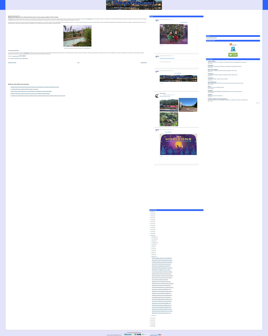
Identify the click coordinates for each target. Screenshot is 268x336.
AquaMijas (210, 94)
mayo (153, 250)
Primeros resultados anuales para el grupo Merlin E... (162, 258)
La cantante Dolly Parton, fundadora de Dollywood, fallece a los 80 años (24, 89)
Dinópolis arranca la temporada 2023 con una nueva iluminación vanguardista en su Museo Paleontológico (31, 91)
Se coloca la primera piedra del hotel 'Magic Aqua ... (162, 307)
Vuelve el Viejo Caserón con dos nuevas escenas (161, 263)
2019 (152, 225)
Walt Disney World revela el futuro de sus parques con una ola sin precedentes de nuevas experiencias (30, 93)
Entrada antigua (144, 62)
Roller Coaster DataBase (213, 69)
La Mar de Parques (211, 61)
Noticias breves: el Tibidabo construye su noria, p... (161, 269)
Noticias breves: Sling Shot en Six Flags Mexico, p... (161, 285)
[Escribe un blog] (21, 56)
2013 (152, 318)
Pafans (209, 86)
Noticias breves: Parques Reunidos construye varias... (162, 291)
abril (153, 252)
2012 (152, 320)
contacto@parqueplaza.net (211, 37)
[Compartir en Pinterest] (25, 56)
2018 (152, 227)
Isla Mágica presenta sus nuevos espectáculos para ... (162, 295)
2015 (152, 233)
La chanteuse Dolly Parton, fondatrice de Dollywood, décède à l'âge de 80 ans (223, 74)
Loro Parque (16, 58)
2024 (152, 215)
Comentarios (139, 332)
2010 (152, 324)
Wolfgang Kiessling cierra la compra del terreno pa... (162, 273)
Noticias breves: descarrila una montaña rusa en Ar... (162, 305)
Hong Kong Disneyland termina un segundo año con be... (163, 287)
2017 (152, 229)
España (12, 58)
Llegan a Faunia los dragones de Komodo (160, 279)
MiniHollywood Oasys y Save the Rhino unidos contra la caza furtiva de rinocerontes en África (225, 83)
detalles (27, 52)
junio (153, 248)
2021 (152, 221)
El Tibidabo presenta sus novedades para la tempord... (162, 262)
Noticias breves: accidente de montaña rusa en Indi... (162, 309)
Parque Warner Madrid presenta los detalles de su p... (162, 299)
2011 (152, 322)
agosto (153, 244)
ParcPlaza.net (210, 73)
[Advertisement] (134, 12)
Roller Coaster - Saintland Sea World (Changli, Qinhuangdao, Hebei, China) (222, 70)
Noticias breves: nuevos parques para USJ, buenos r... (162, 277)
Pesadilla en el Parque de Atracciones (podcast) (217, 98)
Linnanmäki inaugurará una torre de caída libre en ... (162, 297)
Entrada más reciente (12, 62)
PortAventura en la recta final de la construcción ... (161, 265)
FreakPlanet (210, 90)
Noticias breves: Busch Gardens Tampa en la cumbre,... (162, 311)
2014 (152, 235)
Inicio (78, 62)
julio (153, 246)
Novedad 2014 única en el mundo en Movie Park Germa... (163, 283)
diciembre (154, 237)
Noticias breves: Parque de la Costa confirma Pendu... (162, 260)
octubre (153, 240)
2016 (152, 231)
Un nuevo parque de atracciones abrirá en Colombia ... (162, 271)
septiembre (154, 242)
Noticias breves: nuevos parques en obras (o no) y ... (162, 312)
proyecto (20, 58)
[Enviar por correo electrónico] (19, 56)
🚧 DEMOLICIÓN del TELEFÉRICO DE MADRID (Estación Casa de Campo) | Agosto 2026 (225, 91)
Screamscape (210, 77)
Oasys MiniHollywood (212, 82)
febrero (153, 256)
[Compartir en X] (22, 56)
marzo (153, 254)
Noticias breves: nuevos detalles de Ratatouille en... (162, 293)
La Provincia (89, 18)
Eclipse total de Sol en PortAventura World (216, 87)
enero (153, 315)
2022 (152, 219)
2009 (152, 326)
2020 (152, 223)
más (24, 52)
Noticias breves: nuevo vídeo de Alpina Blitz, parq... (161, 303)
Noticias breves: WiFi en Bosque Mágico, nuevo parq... (162, 267)
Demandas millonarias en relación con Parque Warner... (162, 275)
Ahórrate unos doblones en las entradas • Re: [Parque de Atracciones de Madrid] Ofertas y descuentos (227, 62)
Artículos (133, 332)
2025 (152, 213)
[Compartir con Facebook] (23, 56)
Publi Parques (210, 65)
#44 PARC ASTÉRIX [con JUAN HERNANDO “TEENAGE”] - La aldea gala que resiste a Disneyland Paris (228, 99)
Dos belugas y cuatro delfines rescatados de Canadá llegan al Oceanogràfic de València (224, 66)
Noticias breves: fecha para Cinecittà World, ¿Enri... (161, 289)
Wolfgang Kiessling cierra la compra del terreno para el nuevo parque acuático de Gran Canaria (33, 17)
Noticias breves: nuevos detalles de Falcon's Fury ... (161, 281)
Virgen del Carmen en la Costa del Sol (215, 95)
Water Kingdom (25, 58)
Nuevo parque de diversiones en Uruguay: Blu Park (161, 301)
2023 (152, 217)
